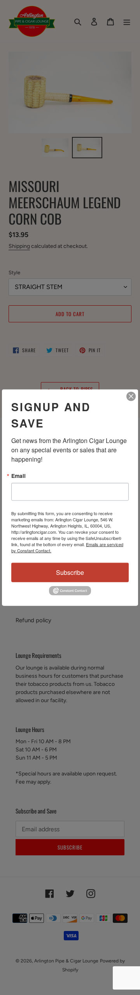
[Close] (131, 396)
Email (18, 475)
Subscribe (70, 572)
